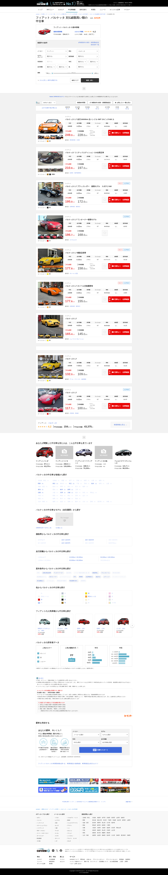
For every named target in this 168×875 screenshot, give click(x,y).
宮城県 (108, 817)
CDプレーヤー (53, 576)
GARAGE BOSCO (75, 206)
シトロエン (70, 835)
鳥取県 (94, 830)
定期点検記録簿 (47, 572)
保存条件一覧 (95, 44)
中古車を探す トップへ (68, 801)
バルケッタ (52, 423)
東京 (56, 483)
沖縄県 (128, 835)
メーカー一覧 (52, 14)
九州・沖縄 (85, 835)
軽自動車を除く (74, 580)
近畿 (41, 492)
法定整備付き (89, 576)
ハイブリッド (40, 828)
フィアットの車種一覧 (61, 14)
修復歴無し (95, 572)
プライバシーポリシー (98, 859)
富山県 (103, 822)
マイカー (127, 9)
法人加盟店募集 (114, 861)
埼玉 (72, 483)
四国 (84, 832)
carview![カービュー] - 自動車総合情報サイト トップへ (91, 801)
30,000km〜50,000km (76, 560)
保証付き (98, 576)
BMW (68, 820)
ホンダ (57, 825)
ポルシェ (69, 830)
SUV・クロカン (41, 830)
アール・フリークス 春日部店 (78, 379)
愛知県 (94, 825)
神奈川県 (99, 820)
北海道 (94, 817)
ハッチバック (40, 823)
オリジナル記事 (115, 9)
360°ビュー (50, 9)
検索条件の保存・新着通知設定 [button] (101, 102)
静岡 (71, 489)
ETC (75, 576)
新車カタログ (45, 809)
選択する (81, 67)
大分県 (113, 835)
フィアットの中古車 (72, 14)
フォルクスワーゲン (72, 823)
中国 (84, 830)
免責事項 (127, 859)
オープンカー (40, 835)
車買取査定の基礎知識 (73, 763)
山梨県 (128, 820)
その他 (38, 841)
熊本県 (108, 835)
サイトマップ (93, 861)
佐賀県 (99, 835)
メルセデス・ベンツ (72, 817)
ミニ (68, 828)
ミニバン (39, 820)
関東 (41, 483)
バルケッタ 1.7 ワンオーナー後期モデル (81, 220)
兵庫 (63, 492)
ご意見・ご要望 (123, 861)
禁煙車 (81, 576)
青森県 (99, 817)
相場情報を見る (119, 425)
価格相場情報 (57, 31)
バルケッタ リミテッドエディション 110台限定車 (84, 153)
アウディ (69, 825)
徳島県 (94, 832)
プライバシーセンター (112, 859)
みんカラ (62, 861)
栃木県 (119, 820)
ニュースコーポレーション (77, 339)
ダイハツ (57, 838)
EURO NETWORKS (75, 173)
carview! (37, 14)
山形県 (118, 817)
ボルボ (69, 841)
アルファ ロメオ (72, 838)
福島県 (122, 817)
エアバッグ (106, 576)
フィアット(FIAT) (54, 809)
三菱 (56, 828)
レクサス (57, 820)
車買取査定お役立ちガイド (90, 763)
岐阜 (63, 489)
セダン (38, 817)
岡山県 (103, 830)
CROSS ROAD (74, 413)
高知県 (108, 832)
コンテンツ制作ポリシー (76, 861)
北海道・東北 (86, 817)
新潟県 (94, 822)
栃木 (94, 483)
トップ (40, 9)
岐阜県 (99, 825)
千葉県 (109, 820)
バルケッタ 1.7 (71, 319)
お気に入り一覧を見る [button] (123, 102)
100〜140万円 (65, 540)
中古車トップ (44, 14)
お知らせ (89, 859)
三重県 (108, 825)
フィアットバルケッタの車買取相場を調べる (51, 763)
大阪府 (94, 827)
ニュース (103, 9)
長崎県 (103, 835)
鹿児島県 (123, 835)
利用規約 (121, 859)
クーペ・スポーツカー (43, 833)
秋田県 (113, 817)
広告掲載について (103, 861)
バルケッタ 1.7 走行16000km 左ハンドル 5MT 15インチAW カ (89, 119)
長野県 (99, 822)
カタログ (61, 9)
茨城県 (114, 820)
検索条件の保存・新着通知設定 (89, 42)
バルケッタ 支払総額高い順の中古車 (97, 14)
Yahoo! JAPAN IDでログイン (57, 96)
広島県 (108, 830)
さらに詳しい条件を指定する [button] (48, 80)
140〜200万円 (65, 543)
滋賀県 (108, 827)
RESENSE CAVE (75, 140)
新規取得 (121, 2)
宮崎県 (118, 835)
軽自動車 (39, 838)
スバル (57, 833)
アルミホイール (105, 572)
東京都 (94, 820)
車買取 (93, 9)
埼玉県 (105, 820)
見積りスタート (102, 750)
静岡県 (103, 825)
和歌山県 (118, 827)
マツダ (57, 830)
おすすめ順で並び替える (49, 108)
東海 (41, 489)
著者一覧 (86, 861)
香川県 (99, 832)
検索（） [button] (90, 80)
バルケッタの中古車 (83, 14)
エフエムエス (73, 240)
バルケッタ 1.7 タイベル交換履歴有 (79, 286)
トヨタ (57, 817)
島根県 (99, 830)
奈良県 (113, 827)
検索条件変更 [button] (81, 102)
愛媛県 (103, 832)
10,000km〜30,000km (76, 557)
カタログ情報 (79, 31)
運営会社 (82, 859)
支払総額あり (40, 580)
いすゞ (57, 841)
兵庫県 (99, 827)
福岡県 (94, 835)
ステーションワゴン (42, 825)
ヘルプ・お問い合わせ (75, 863)
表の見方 (41, 678)
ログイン (115, 2)
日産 (56, 823)
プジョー (69, 833)
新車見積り (83, 9)
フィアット (42, 423)
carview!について (74, 859)
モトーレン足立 (74, 273)
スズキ (57, 835)
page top (128, 801)
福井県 (113, 822)
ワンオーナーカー (58, 572)
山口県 (113, 830)
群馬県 (124, 820)
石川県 (108, 822)
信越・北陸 (85, 822)
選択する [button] (49, 56)
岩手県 (103, 817)
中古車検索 (71, 9)
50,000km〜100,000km (107, 557)
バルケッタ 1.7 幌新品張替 (75, 253)
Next (132, 626)
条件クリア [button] (75, 80)
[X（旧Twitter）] (57, 850)
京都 (71, 492)
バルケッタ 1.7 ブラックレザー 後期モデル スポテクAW (88, 186)
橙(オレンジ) (92, 596)
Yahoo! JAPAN (128, 2)
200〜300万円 (89, 540)
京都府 (103, 827)
